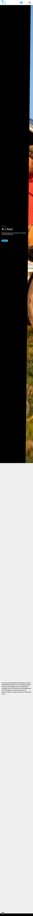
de (21, 2)
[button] (3, 913)
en (19, 2)
